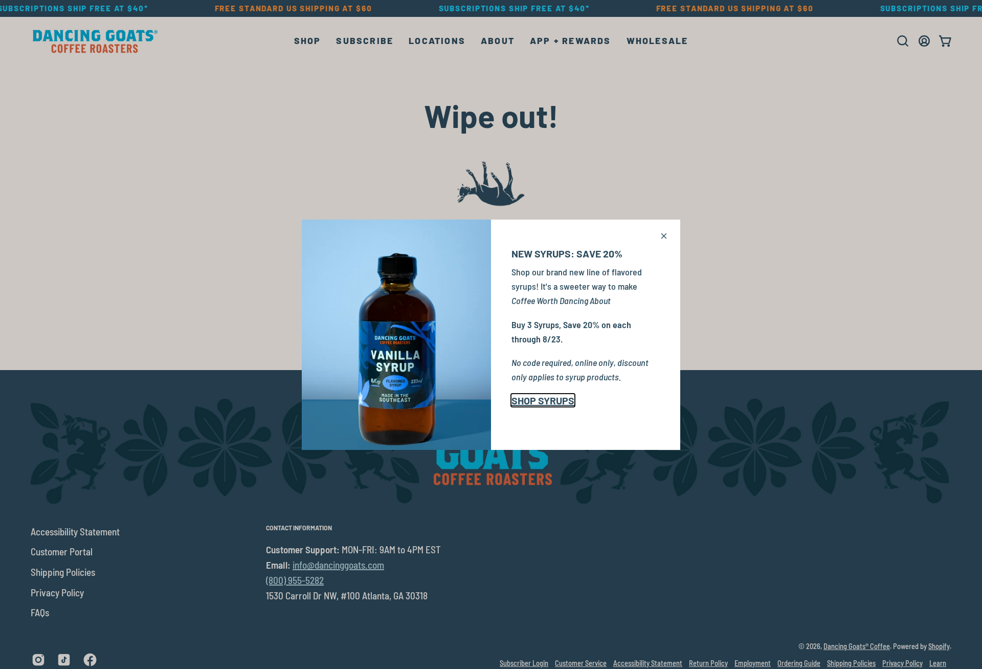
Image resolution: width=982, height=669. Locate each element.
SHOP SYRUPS (542, 400)
